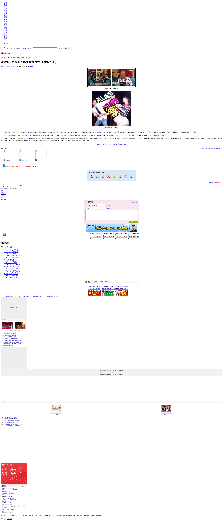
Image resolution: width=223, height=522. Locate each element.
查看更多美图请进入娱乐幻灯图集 (106, 144)
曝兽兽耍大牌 (14, 250)
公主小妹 (16, 266)
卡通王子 (7, 270)
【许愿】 (7, 275)
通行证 (6, 43)
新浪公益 (9, 247)
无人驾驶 (8, 160)
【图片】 (7, 264)
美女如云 (24, 160)
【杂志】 (7, 250)
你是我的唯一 (14, 261)
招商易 (106, 282)
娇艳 (11, 266)
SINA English (46, 515)
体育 (5, 6)
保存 (2, 190)
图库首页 (123, 144)
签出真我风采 (8, 277)
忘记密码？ (108, 208)
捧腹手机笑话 (8, 259)
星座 (5, 34)
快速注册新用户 (109, 205)
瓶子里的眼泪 (14, 253)
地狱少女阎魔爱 (15, 268)
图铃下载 (3, 247)
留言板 (3, 188)
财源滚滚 (7, 263)
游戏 (5, 27)
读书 (5, 30)
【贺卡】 (7, 261)
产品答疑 (61, 515)
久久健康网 (94, 282)
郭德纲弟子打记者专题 (23, 57)
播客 (5, 21)
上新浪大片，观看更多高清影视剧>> (210, 148)
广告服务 (17, 515)
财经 (5, 10)
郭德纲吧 (217, 182)
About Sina (11, 515)
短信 (5, 38)
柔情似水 (7, 266)
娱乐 (5, 8)
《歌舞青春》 (98, 132)
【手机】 (7, 257)
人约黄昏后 (7, 255)
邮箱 (5, 39)
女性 (5, 28)
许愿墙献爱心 (14, 275)
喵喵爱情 (16, 270)
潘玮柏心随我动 (15, 264)
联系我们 (24, 515)
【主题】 (7, 268)
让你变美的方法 (15, 257)
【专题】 (7, 272)
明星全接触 (11, 57)
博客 (5, 16)
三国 (39, 160)
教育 (5, 32)
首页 (5, 3)
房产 (5, 25)
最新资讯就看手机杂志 (11, 274)
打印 (2, 195)
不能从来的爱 (15, 255)
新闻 (5, 5)
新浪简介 (3, 515)
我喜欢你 (15, 277)
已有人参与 (134, 202)
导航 (5, 41)
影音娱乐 (3, 57)
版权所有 (9, 519)
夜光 (11, 270)
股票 (5, 12)
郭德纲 (32, 132)
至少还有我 (13, 263)
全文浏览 (3, 192)
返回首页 (3, 199)
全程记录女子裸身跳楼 (11, 252)
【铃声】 (7, 253)
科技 (5, 14)
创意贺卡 (15, 259)
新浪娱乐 (31, 66)
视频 (5, 19)
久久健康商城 (101, 282)
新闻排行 (211, 182)
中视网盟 (87, 282)
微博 (5, 17)
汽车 (5, 23)
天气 (5, 36)
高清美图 (118, 144)
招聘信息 (31, 515)
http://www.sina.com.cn (7, 66)
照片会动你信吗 (15, 272)
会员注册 (54, 515)
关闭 (2, 197)
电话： (7, 188)
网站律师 (38, 515)
